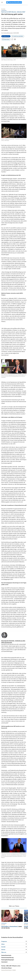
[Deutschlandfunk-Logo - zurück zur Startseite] (14, 2)
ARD (7, 965)
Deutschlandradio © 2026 (8, 970)
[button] (2, 2)
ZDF (10, 965)
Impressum (4, 962)
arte (19, 965)
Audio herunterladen (18, 36)
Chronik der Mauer (6, 968)
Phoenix (14, 965)
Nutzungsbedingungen (7, 959)
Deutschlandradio (6, 955)
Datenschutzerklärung (7, 957)
